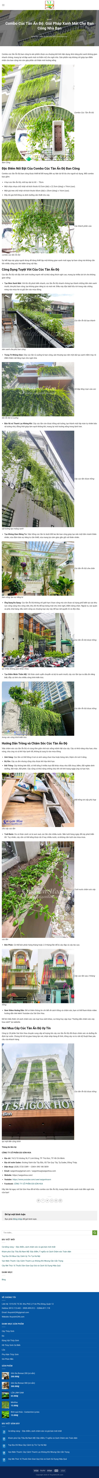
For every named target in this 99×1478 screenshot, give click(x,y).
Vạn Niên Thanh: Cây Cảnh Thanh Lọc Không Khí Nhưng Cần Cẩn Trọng (32, 1261)
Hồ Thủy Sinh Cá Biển (11, 1345)
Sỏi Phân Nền (7, 1359)
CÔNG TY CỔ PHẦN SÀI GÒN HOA (28, 1184)
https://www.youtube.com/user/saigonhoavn (32, 1179)
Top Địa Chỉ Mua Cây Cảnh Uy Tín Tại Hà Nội (21, 1256)
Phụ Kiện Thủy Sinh (10, 1354)
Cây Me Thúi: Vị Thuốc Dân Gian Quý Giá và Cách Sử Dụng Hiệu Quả (31, 1265)
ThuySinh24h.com (56, 1475)
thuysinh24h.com (17, 1317)
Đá (3, 1336)
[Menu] (3, 5)
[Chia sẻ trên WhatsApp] (39, 1201)
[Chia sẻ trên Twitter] (47, 1201)
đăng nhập (17, 1219)
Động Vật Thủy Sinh (10, 1340)
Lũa (3, 1350)
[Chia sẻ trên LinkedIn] (60, 1201)
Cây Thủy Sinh (8, 1331)
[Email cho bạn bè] (52, 1201)
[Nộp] (94, 1232)
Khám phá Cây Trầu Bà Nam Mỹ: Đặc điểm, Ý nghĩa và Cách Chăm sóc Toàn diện (36, 1251)
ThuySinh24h (61, 36)
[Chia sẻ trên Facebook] (43, 1201)
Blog (49, 19)
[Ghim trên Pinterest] (56, 1201)
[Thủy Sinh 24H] (49, 5)
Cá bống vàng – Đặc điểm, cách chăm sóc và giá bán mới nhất (28, 1247)
